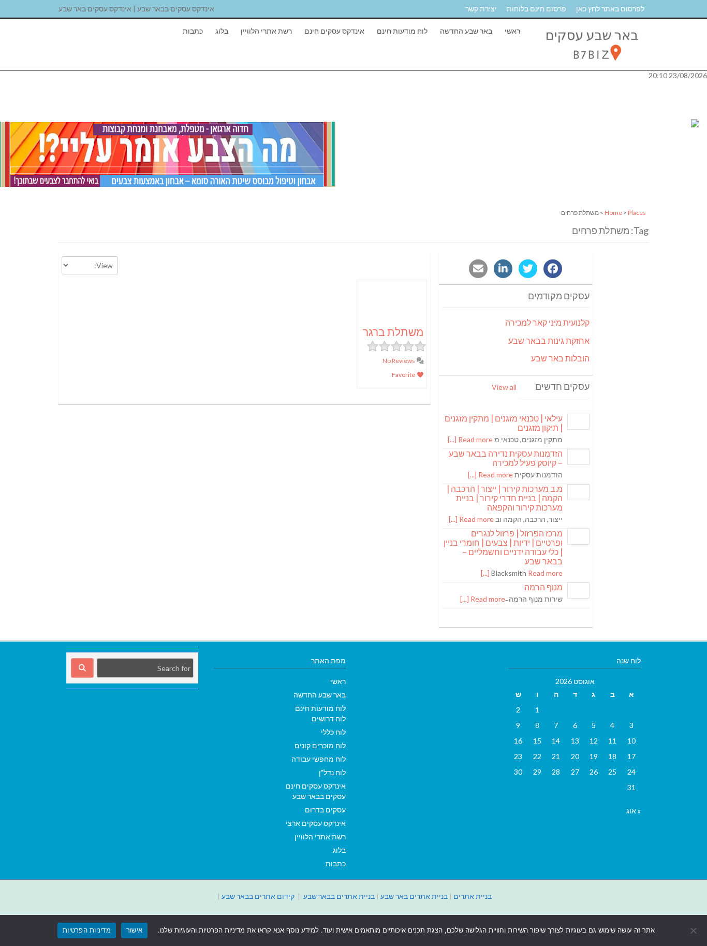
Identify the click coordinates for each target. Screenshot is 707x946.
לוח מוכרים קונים (320, 745)
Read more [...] (470, 439)
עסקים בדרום (325, 809)
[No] (694, 930)
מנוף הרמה (543, 587)
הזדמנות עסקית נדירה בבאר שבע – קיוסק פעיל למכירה (506, 458)
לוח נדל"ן (332, 772)
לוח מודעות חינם (402, 30)
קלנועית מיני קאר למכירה (547, 322)
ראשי (512, 30)
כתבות (193, 30)
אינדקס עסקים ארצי (316, 823)
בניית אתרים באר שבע (414, 896)
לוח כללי (333, 731)
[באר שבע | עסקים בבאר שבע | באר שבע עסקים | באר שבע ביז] (591, 64)
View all (504, 387)
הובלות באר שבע (560, 358)
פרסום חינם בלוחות (536, 8)
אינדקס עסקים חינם (334, 30)
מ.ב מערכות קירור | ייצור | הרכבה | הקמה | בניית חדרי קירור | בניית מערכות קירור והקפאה (505, 498)
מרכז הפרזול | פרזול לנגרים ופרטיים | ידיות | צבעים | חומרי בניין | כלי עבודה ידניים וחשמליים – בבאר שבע (503, 547)
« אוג (633, 810)
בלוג (221, 30)
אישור (134, 930)
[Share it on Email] (478, 268)
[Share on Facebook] (552, 268)
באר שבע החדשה (466, 30)
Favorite (404, 375)
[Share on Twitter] (528, 268)
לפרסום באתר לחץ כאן (610, 8)
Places (637, 212)
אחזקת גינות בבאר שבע (549, 340)
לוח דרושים (329, 718)
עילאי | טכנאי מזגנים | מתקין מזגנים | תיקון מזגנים (504, 422)
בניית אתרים (472, 896)
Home (613, 212)
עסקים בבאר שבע (319, 796)
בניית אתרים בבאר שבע (339, 896)
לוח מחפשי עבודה (318, 758)
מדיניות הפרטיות (87, 930)
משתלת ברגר (393, 331)
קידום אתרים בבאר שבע (258, 896)
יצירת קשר (481, 8)
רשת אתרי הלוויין (266, 30)
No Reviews (399, 361)
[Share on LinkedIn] (503, 268)
